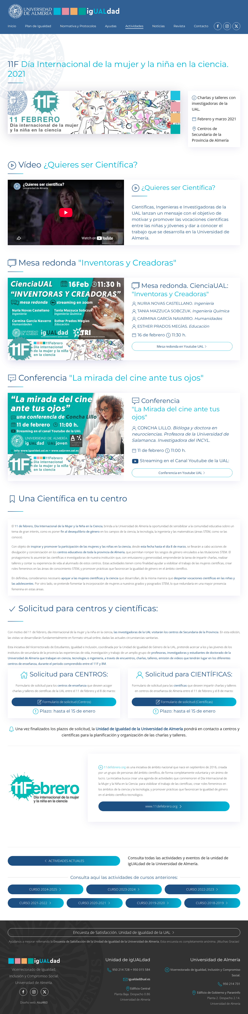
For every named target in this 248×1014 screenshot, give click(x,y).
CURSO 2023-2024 (122, 889)
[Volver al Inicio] (64, 11)
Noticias (158, 26)
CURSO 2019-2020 (151, 903)
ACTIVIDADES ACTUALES (66, 861)
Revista (179, 26)
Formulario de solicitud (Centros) (66, 702)
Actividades (134, 26)
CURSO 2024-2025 (43, 889)
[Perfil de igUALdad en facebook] (218, 26)
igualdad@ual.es (139, 979)
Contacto (201, 26)
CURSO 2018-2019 (210, 903)
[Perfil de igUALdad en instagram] (227, 26)
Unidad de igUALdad (127, 959)
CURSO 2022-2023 (200, 889)
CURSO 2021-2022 (33, 903)
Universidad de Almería (215, 959)
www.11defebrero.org (161, 806)
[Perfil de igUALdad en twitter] (236, 26)
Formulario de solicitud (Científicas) (186, 702)
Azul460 (42, 1002)
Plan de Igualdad (38, 26)
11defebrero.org (115, 767)
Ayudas (110, 26)
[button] (66, 318)
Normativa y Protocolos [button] (78, 26)
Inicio (12, 26)
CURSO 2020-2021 (92, 903)
